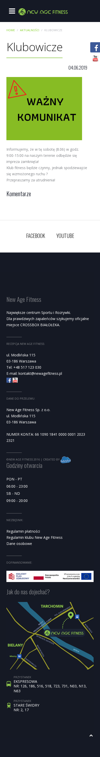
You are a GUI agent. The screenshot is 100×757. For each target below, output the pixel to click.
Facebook (35, 235)
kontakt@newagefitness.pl (40, 373)
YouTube (65, 235)
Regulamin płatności (23, 531)
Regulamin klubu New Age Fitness (34, 537)
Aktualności (29, 30)
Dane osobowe (19, 543)
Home (10, 30)
